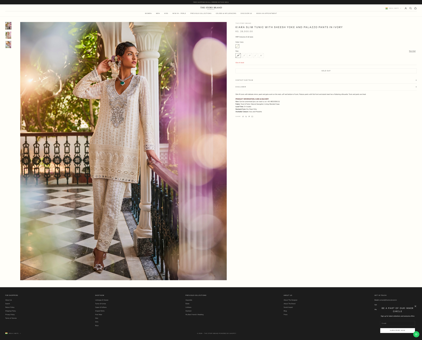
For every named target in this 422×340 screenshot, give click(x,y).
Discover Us (246, 13)
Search (7, 304)
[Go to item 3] (8, 44)
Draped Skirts (100, 311)
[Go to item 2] (8, 35)
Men (158, 13)
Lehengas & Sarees (101, 300)
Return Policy (9, 307)
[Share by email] (252, 116)
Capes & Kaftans (101, 307)
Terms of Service (11, 318)
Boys (97, 325)
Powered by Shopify (227, 333)
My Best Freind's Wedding (195, 314)
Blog (285, 311)
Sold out (326, 71)
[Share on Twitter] (246, 116)
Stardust (188, 311)
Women (148, 13)
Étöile (187, 304)
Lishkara (188, 307)
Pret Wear (98, 314)
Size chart (412, 51)
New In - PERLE (179, 13)
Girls (96, 322)
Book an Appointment (266, 13)
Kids (166, 13)
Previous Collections (200, 13)
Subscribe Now (397, 330)
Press (285, 314)
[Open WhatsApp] (416, 334)
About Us (8, 300)
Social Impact (288, 307)
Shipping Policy (10, 311)
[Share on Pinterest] (249, 116)
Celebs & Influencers (226, 13)
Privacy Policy (10, 314)
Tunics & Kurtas (100, 304)
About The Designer (290, 300)
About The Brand (289, 304)
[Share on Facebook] (243, 116)
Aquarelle (189, 300)
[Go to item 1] (8, 26)
